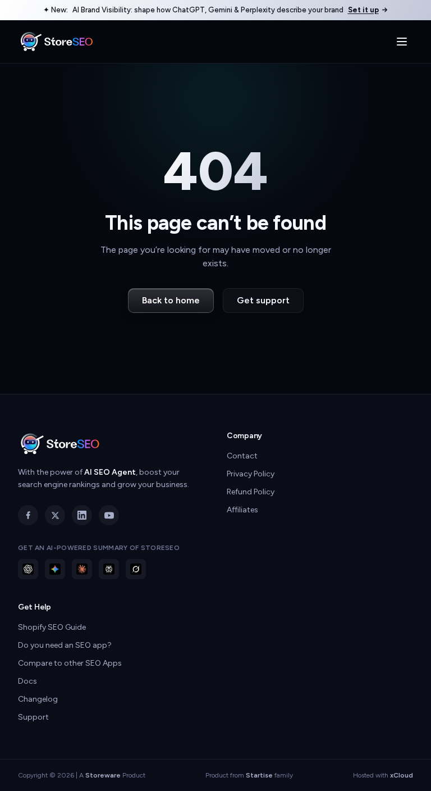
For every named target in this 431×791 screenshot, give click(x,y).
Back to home (171, 300)
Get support (263, 300)
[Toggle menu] (402, 41)
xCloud (401, 775)
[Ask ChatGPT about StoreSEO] (28, 569)
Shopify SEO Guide (52, 627)
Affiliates (242, 510)
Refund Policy (250, 492)
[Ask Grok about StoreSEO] (136, 569)
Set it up (363, 10)
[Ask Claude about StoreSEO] (82, 569)
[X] (55, 515)
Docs (27, 681)
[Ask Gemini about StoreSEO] (55, 569)
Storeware (103, 775)
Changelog (38, 699)
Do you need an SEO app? (65, 645)
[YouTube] (109, 515)
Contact (242, 456)
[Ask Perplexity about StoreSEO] (109, 569)
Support (33, 717)
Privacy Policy (250, 474)
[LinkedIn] (82, 515)
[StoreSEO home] (56, 41)
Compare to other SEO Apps (70, 663)
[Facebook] (28, 515)
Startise (259, 775)
